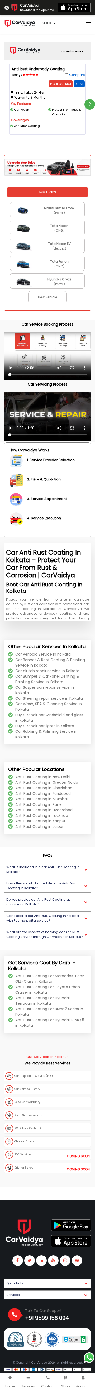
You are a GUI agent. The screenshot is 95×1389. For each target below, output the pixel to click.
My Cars (47, 192)
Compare (77, 75)
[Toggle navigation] (88, 24)
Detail (79, 84)
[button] (47, 869)
